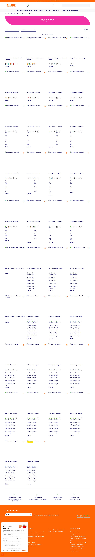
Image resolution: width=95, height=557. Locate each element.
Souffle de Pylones (31, 540)
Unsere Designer (31, 542)
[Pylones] (11, 5)
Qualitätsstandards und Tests (78, 538)
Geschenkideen (33, 10)
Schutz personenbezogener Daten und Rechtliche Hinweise (79, 543)
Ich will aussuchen (15, 550)
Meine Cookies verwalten (76, 549)
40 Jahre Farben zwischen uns (35, 534)
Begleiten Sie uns (74, 551)
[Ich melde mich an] (30, 514)
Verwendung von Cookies (76, 546)
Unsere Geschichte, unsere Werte (36, 532)
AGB (71, 540)
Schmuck (47, 10)
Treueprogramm (74, 534)
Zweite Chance (66, 10)
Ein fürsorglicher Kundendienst (56, 529)
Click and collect (74, 532)
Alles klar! (24, 550)
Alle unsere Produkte (22, 10)
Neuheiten (41, 10)
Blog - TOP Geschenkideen (55, 531)
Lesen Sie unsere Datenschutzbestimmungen (11, 536)
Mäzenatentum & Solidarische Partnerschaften (35, 545)
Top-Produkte (55, 10)
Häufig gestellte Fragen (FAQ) (78, 536)
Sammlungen (74, 10)
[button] (2, 554)
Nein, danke (5, 550)
